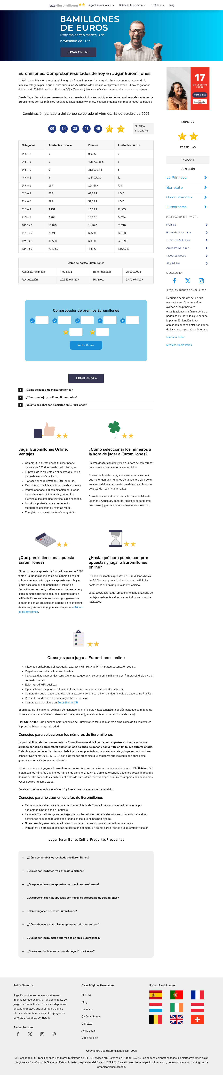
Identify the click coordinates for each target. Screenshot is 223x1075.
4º (100, 320)
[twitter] (188, 280)
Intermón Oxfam (175, 337)
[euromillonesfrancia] (197, 991)
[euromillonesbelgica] (155, 1016)
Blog (84, 1002)
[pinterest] (54, 1034)
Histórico (86, 1009)
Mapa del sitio (89, 1037)
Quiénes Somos (91, 1016)
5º (122, 320)
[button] (86, 390)
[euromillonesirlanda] (176, 1004)
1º (32, 320)
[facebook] (174, 280)
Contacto (86, 1023)
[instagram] (201, 280)
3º (77, 320)
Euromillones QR (67, 702)
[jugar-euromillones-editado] (65, 3)
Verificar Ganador (86, 345)
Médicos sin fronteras (179, 345)
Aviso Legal (88, 1030)
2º (55, 320)
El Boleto (86, 995)
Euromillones (32, 1004)
